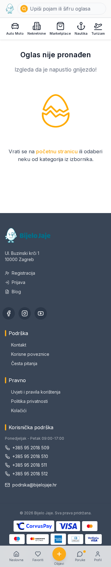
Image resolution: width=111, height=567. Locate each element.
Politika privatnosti (29, 401)
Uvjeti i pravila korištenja (35, 392)
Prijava (18, 282)
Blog (16, 291)
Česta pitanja (24, 363)
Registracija (23, 273)
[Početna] (10, 9)
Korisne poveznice (30, 354)
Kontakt (18, 344)
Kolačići (19, 410)
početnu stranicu (57, 151)
